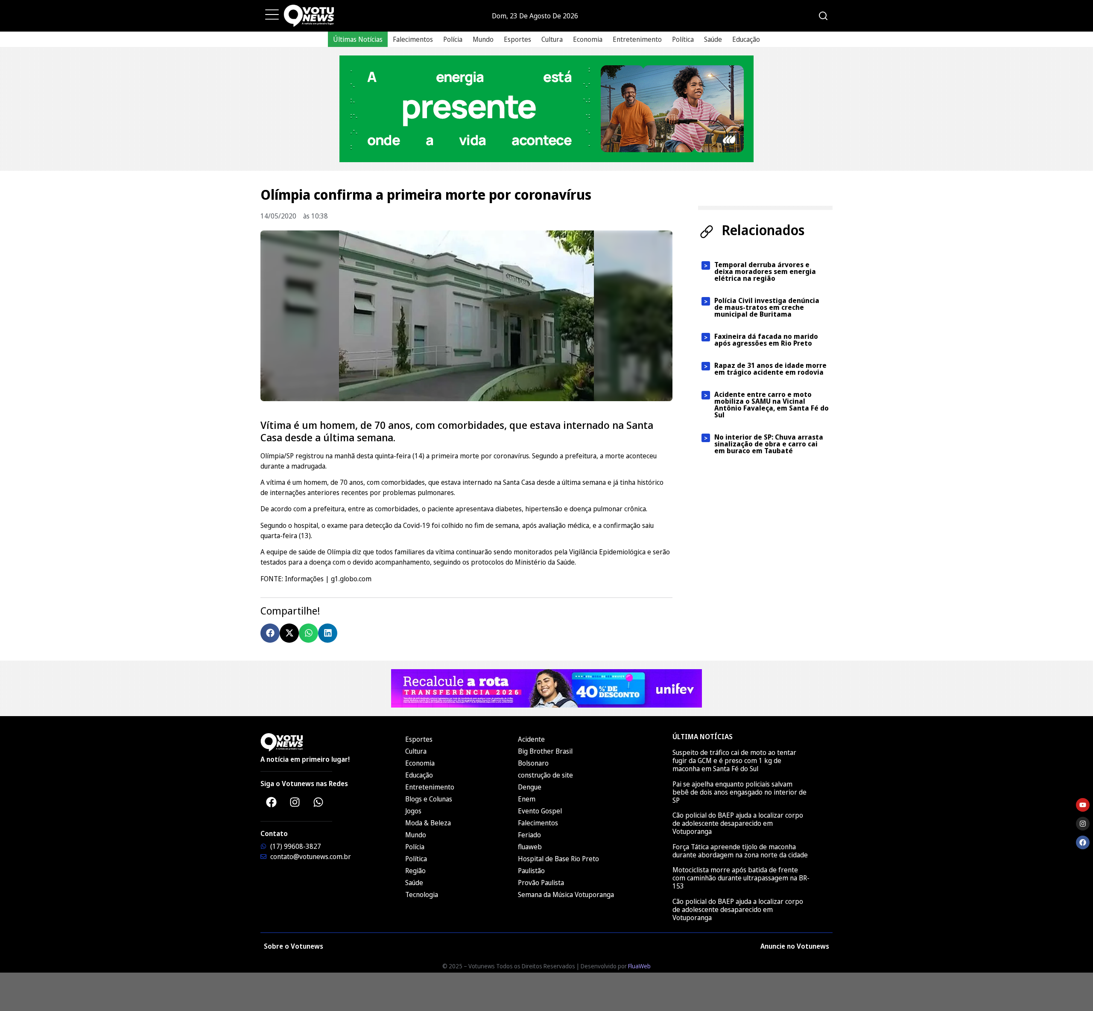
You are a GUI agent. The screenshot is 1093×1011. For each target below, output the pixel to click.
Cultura (552, 39)
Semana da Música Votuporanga (566, 894)
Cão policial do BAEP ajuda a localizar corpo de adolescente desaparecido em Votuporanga (737, 823)
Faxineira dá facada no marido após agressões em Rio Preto (766, 340)
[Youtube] (1083, 805)
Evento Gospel (540, 811)
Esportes (517, 39)
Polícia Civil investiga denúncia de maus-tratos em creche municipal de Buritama (766, 307)
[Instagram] (294, 802)
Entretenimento (637, 39)
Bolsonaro (533, 763)
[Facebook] (271, 802)
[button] (270, 633)
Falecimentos (413, 39)
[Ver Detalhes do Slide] (546, 108)
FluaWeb (639, 966)
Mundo (483, 39)
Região (415, 870)
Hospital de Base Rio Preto (558, 858)
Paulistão (531, 870)
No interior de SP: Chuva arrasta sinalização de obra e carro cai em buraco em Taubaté (768, 443)
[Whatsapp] (318, 802)
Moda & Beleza (428, 822)
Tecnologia (421, 894)
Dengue (529, 787)
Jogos (413, 811)
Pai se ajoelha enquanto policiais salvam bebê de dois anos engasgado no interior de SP (739, 792)
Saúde (713, 39)
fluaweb (530, 846)
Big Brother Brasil (545, 751)
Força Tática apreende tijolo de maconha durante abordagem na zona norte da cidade (740, 850)
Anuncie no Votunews (794, 946)
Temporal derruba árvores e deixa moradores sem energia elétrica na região (765, 271)
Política (683, 39)
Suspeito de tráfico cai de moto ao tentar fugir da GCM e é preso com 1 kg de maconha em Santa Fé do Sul (734, 760)
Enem (526, 799)
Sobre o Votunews (293, 946)
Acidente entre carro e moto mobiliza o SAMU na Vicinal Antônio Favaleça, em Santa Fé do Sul (771, 405)
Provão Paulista (541, 882)
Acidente (531, 739)
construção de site (545, 775)
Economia (587, 39)
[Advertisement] (546, 992)
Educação (746, 39)
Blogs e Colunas (428, 799)
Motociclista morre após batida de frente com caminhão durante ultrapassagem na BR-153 (741, 878)
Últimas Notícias (358, 39)
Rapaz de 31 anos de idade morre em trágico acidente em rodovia (770, 369)
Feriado (529, 834)
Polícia (452, 39)
